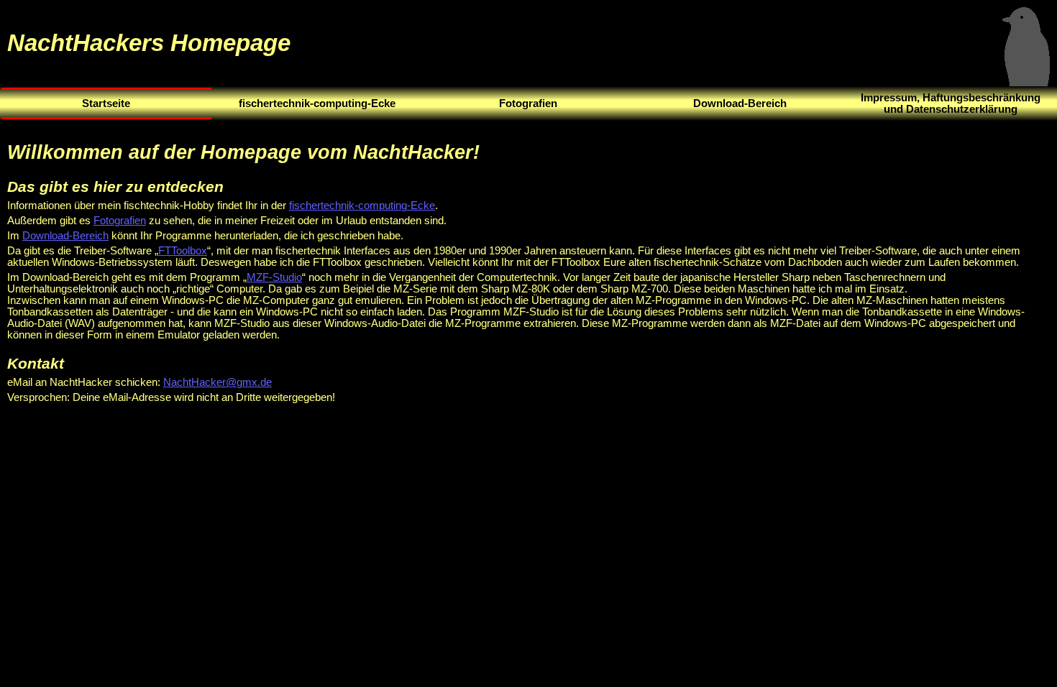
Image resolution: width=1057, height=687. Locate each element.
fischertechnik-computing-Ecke (362, 205)
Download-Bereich (65, 235)
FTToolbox (182, 251)
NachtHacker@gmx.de (217, 382)
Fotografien (119, 220)
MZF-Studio (274, 277)
